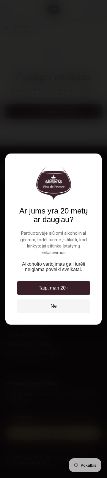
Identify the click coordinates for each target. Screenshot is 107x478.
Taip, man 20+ (53, 287)
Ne (54, 306)
